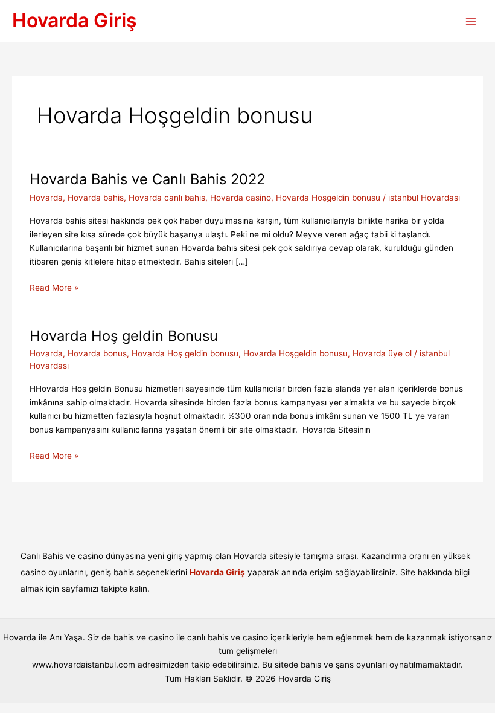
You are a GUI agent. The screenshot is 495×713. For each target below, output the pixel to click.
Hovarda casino (240, 197)
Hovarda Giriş (74, 20)
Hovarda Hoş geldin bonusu (185, 353)
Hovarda (46, 197)
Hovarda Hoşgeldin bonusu (328, 197)
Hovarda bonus (97, 353)
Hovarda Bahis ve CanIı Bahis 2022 (147, 179)
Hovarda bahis (96, 197)
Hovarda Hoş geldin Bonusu (128, 335)
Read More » (54, 288)
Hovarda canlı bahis (167, 197)
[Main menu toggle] (471, 20)
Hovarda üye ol (382, 353)
